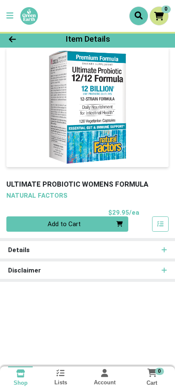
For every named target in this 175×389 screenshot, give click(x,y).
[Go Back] (26, 39)
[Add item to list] (160, 224)
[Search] (139, 16)
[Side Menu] (9, 16)
